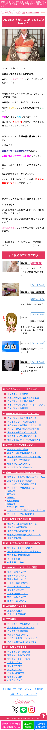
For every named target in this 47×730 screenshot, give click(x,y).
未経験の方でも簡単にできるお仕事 (24, 425)
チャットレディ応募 (11, 725)
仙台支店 (11, 503)
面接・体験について (16, 600)
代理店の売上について (17, 634)
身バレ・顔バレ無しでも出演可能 (23, 428)
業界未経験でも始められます (20, 627)
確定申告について (15, 589)
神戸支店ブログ (14, 680)
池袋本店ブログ (14, 662)
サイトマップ (30, 694)
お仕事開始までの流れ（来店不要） (24, 551)
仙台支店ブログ (14, 676)
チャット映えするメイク (31, 304)
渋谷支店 (11, 497)
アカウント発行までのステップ (22, 638)
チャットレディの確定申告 (19, 467)
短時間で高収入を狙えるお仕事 (22, 432)
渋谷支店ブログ (14, 669)
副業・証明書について (17, 593)
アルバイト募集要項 (16, 614)
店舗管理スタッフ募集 (16, 605)
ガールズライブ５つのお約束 (20, 513)
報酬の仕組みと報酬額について (22, 452)
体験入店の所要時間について (20, 530)
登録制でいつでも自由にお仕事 (22, 436)
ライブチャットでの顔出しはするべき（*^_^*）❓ (31, 371)
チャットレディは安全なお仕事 (21, 421)
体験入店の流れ (14, 538)
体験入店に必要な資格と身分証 (22, 523)
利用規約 (39, 689)
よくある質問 (13, 558)
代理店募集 (11, 619)
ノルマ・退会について (17, 582)
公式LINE (28, 725)
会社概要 (7, 689)
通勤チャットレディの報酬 (19, 480)
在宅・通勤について (16, 597)
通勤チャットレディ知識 (18, 655)
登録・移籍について (16, 572)
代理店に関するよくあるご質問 (22, 641)
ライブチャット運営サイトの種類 (23, 397)
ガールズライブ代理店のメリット (23, 623)
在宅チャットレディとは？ (19, 547)
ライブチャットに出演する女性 (22, 418)
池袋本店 (11, 491)
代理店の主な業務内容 (17, 631)
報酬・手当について (16, 579)
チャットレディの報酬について (20, 444)
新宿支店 (11, 494)
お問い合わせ (16, 694)
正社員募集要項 (14, 610)
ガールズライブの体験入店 (18, 519)
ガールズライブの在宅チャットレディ (23, 543)
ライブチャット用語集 (17, 408)
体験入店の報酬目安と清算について (24, 534)
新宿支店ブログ (14, 665)
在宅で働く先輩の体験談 (18, 555)
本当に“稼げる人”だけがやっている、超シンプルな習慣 (31, 330)
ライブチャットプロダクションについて (26, 404)
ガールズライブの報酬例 (18, 460)
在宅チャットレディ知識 (18, 658)
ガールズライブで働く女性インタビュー (26, 510)
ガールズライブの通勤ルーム (20, 487)
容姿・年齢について (16, 575)
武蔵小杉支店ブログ (16, 673)
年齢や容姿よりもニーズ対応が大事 (24, 439)
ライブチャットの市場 (17, 394)
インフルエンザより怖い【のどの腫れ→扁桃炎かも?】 (31, 272)
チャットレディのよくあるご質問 (21, 567)
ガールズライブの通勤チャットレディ (23, 472)
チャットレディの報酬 (17, 449)
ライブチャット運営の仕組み (20, 401)
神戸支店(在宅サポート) (18, 506)
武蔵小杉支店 (13, 500)
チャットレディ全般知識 (18, 651)
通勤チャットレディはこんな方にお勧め (26, 477)
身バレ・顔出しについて (18, 586)
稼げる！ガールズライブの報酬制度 (24, 456)
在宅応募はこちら (15, 562)
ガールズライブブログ (16, 646)
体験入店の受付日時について (20, 527)
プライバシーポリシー (23, 689)
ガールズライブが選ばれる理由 (22, 484)
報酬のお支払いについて (18, 463)
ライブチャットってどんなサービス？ (23, 389)
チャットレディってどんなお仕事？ (22, 413)
